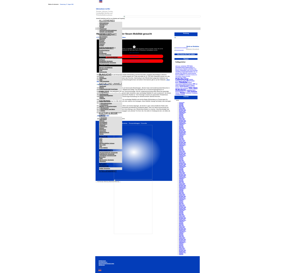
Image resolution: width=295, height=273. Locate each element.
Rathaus (102, 60)
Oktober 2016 (182, 208)
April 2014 (181, 235)
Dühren (101, 121)
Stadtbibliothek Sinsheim (107, 62)
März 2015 (181, 225)
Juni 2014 (181, 233)
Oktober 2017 (182, 197)
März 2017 (181, 204)
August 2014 (181, 232)
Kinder (101, 45)
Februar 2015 (182, 226)
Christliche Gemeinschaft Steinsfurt (107, 156)
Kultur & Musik (108, 113)
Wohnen (102, 39)
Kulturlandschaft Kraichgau (108, 89)
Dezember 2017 (182, 196)
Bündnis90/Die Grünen (106, 143)
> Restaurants (104, 108)
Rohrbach (102, 129)
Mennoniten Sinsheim (106, 160)
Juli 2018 (181, 189)
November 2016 (182, 207)
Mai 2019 (181, 180)
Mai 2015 (181, 223)
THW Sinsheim (104, 81)
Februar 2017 (182, 205)
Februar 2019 (182, 183)
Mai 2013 (181, 245)
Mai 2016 (181, 213)
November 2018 (182, 186)
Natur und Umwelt (110, 84)
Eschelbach (103, 122)
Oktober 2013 (182, 241)
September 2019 (182, 177)
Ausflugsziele (103, 94)
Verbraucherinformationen (108, 30)
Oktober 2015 (182, 219)
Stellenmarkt (108, 171)
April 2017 (181, 203)
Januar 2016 (182, 216)
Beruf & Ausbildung (105, 67)
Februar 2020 (182, 172)
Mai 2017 (181, 202)
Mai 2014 (181, 234)
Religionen (106, 150)
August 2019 (181, 178)
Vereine (104, 166)
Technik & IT (103, 24)
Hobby (101, 97)
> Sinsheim (103, 118)
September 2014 (182, 231)
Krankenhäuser (104, 50)
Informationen (104, 23)
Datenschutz (103, 262)
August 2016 (181, 210)
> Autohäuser (103, 105)
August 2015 (181, 221)
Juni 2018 (181, 190)
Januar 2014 (182, 238)
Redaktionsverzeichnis (106, 263)
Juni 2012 (181, 254)
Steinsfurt (102, 131)
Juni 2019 (181, 179)
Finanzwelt (103, 29)
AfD (100, 146)
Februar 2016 (182, 215)
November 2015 (182, 218)
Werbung (102, 265)
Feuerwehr (102, 78)
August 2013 (181, 242)
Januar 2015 (182, 227)
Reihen (101, 128)
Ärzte (101, 52)
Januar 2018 (182, 195)
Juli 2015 (181, 222)
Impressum (102, 261)
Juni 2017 (181, 201)
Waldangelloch (104, 132)
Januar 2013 (182, 249)
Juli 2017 (181, 200)
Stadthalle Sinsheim (106, 61)
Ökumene (102, 161)
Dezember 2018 (182, 185)
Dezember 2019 (182, 174)
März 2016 (181, 214)
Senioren (102, 42)
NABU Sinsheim (104, 168)
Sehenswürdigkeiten (106, 95)
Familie (101, 41)
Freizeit (104, 91)
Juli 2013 (181, 243)
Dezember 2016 (182, 206)
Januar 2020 (182, 173)
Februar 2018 (182, 194)
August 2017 (181, 199)
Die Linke (102, 145)
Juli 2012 (181, 253)
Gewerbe (104, 101)
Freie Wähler (103, 148)
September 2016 (182, 209)
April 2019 (181, 181)
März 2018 (181, 193)
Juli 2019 (181, 178)
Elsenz (101, 88)
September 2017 (182, 198)
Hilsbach (102, 125)
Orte (102, 115)
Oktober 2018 (182, 187)
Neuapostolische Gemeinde (108, 152)
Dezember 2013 (182, 239)
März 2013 (181, 247)
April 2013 (181, 246)
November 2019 (182, 175)
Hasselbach (103, 124)
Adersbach (103, 119)
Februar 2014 (182, 237)
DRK (100, 80)
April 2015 (181, 224)
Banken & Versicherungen (108, 106)
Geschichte (103, 72)
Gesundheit (106, 48)
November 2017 (182, 196)
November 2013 (182, 240)
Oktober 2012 (182, 251)
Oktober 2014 (182, 230)
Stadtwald (102, 86)
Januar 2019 (182, 184)
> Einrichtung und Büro (107, 109)
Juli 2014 (181, 233)
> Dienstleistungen (105, 103)
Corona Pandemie (105, 55)
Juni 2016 (181, 212)
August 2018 (181, 188)
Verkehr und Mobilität (106, 32)
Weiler (101, 134)
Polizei (101, 77)
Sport (103, 164)
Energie (102, 26)
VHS (100, 70)
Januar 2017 (182, 205)
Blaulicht (105, 74)
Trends (101, 27)
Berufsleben (103, 37)
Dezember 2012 (182, 250)
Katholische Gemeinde (106, 154)
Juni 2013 (181, 244)
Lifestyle (102, 98)
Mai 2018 (181, 191)
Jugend (101, 44)
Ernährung (102, 53)
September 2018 (182, 187)
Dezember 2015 (182, 217)
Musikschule (103, 69)
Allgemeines (107, 20)
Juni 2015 (181, 223)
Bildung (104, 65)
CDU (100, 142)
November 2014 (182, 229)
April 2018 (181, 192)
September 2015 (182, 220)
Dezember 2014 (182, 228)
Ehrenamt (102, 38)
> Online (102, 111)
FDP (100, 140)
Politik (103, 136)
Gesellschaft (108, 34)
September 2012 (182, 252)
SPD (100, 139)
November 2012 (182, 250)
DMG (101, 158)
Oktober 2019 (182, 176)
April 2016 (181, 214)
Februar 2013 (182, 248)
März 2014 (181, 236)
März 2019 (181, 182)
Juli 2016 (181, 211)
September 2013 (182, 241)
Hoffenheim (103, 126)
